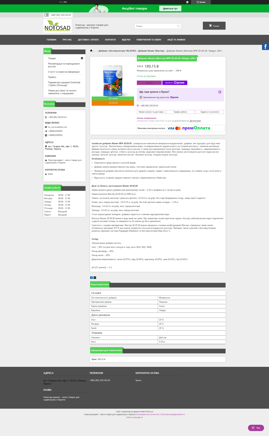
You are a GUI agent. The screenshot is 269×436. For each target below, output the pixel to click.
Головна (51, 40)
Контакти (110, 40)
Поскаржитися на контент (148, 414)
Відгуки (126, 40)
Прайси (52, 77)
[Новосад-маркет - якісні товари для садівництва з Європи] (57, 26)
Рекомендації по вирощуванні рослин (64, 65)
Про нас (67, 40)
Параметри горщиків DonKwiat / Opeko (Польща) (64, 84)
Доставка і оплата (88, 40)
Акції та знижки (176, 40)
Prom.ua (149, 412)
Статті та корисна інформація (64, 71)
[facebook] (91, 278)
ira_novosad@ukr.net (57, 127)
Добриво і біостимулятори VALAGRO (117, 51)
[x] (95, 278)
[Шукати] (178, 26)
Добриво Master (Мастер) (151, 51)
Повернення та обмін (149, 40)
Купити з (169, 83)
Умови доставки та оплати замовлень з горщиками (62, 92)
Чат (258, 428)
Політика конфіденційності (173, 414)
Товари (52, 58)
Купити (149, 83)
